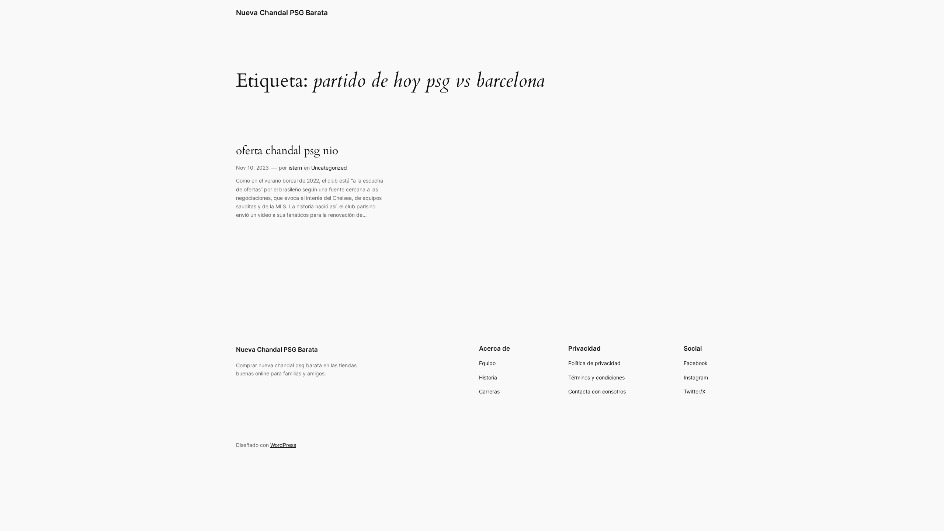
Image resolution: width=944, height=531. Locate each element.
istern (295, 167)
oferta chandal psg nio (287, 151)
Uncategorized (329, 167)
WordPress (283, 445)
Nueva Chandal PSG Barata (282, 12)
